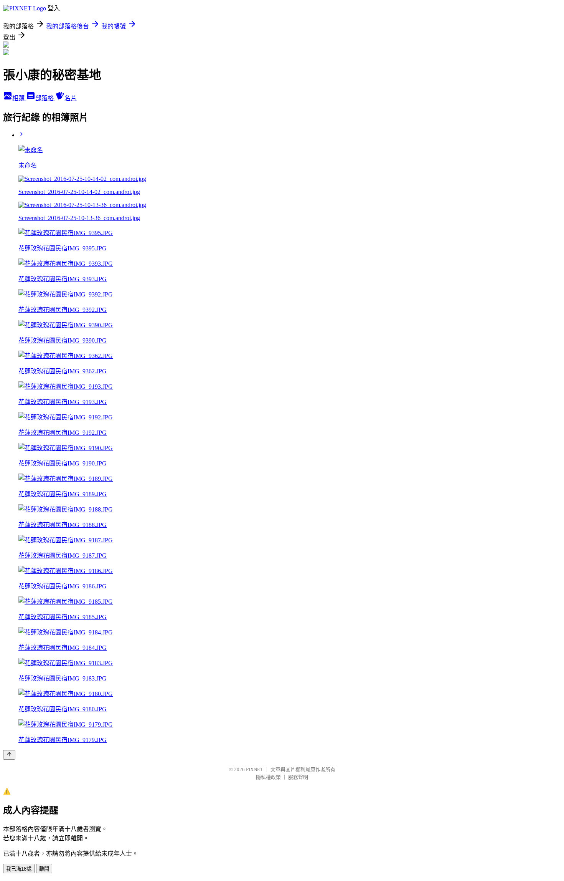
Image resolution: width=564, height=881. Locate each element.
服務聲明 (298, 777)
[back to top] (9, 755)
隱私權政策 (268, 777)
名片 (70, 98)
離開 (44, 869)
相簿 (19, 98)
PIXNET (254, 769)
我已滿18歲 (18, 869)
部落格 (45, 98)
